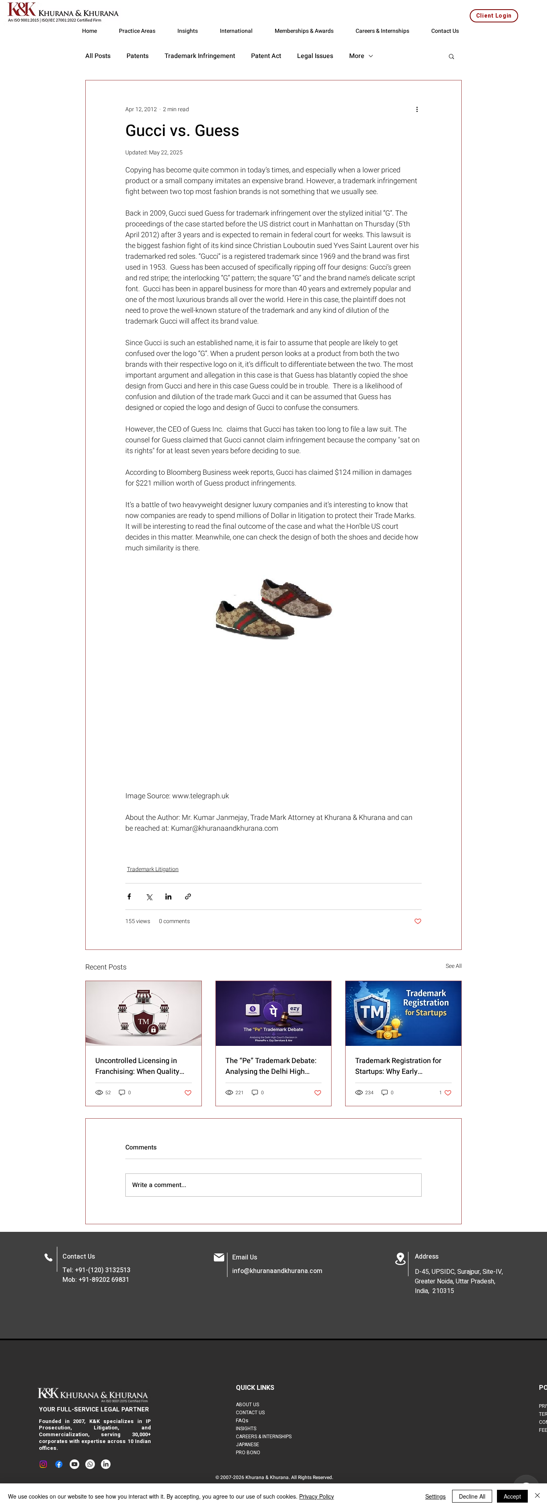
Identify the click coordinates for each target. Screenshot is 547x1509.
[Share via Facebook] (129, 896)
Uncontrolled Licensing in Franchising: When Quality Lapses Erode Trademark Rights (137, 1066)
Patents (138, 56)
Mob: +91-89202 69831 (95, 1280)
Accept (512, 1496)
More (356, 56)
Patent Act (266, 56)
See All (454, 966)
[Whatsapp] (90, 1464)
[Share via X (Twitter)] (149, 896)
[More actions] (417, 109)
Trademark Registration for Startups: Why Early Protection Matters (398, 1066)
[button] (451, 56)
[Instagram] (43, 1464)
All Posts (98, 56)
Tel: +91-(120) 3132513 (96, 1270)
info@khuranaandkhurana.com (277, 1271)
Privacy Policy (316, 1496)
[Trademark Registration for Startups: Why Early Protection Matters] (403, 1013)
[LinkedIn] (106, 1464)
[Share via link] (188, 896)
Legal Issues (315, 56)
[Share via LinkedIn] (168, 896)
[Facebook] (59, 1464)
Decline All (472, 1496)
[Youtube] (74, 1464)
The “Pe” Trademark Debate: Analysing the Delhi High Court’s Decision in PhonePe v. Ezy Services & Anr (271, 1066)
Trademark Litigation (153, 869)
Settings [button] (435, 1496)
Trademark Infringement (200, 56)
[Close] (537, 1496)
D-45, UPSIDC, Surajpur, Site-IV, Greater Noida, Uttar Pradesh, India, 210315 (459, 1281)
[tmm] (143, 1013)
